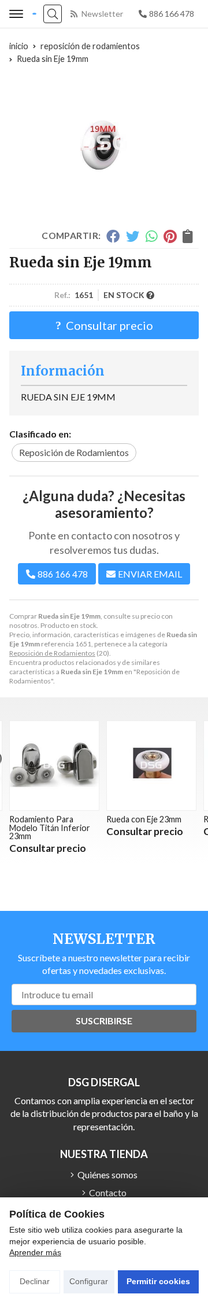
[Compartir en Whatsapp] (152, 236)
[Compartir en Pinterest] (170, 236)
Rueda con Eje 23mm (110, 819)
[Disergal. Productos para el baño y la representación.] (34, 14)
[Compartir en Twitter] (132, 236)
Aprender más (35, 1252)
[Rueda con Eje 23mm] (117, 765)
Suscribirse (104, 1020)
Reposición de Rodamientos (52, 653)
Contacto (108, 1192)
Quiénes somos (107, 1174)
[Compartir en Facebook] (113, 236)
